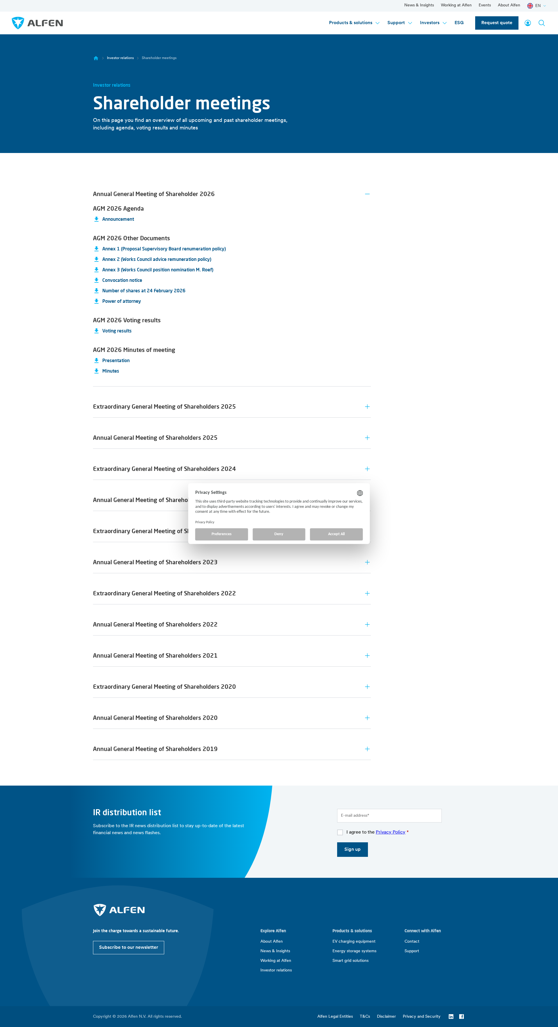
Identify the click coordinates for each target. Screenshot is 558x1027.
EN (538, 5)
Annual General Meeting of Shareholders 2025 (155, 437)
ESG (459, 23)
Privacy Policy (390, 832)
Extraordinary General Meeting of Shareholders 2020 (164, 686)
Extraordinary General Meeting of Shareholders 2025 (164, 406)
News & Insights (419, 5)
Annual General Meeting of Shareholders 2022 (155, 624)
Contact (412, 941)
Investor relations (120, 58)
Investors (429, 23)
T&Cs (365, 1016)
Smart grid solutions (350, 961)
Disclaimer (386, 1016)
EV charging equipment (353, 941)
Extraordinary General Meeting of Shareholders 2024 (164, 468)
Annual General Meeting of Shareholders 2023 (155, 562)
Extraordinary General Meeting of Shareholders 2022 (164, 593)
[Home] (96, 58)
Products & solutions (350, 23)
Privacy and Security (422, 1016)
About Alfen (509, 5)
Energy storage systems (354, 951)
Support (396, 23)
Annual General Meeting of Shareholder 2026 (154, 193)
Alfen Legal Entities (335, 1016)
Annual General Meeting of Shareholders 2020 (155, 717)
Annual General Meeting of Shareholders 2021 (155, 655)
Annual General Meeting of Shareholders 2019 (155, 748)
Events (485, 5)
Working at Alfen (456, 5)
